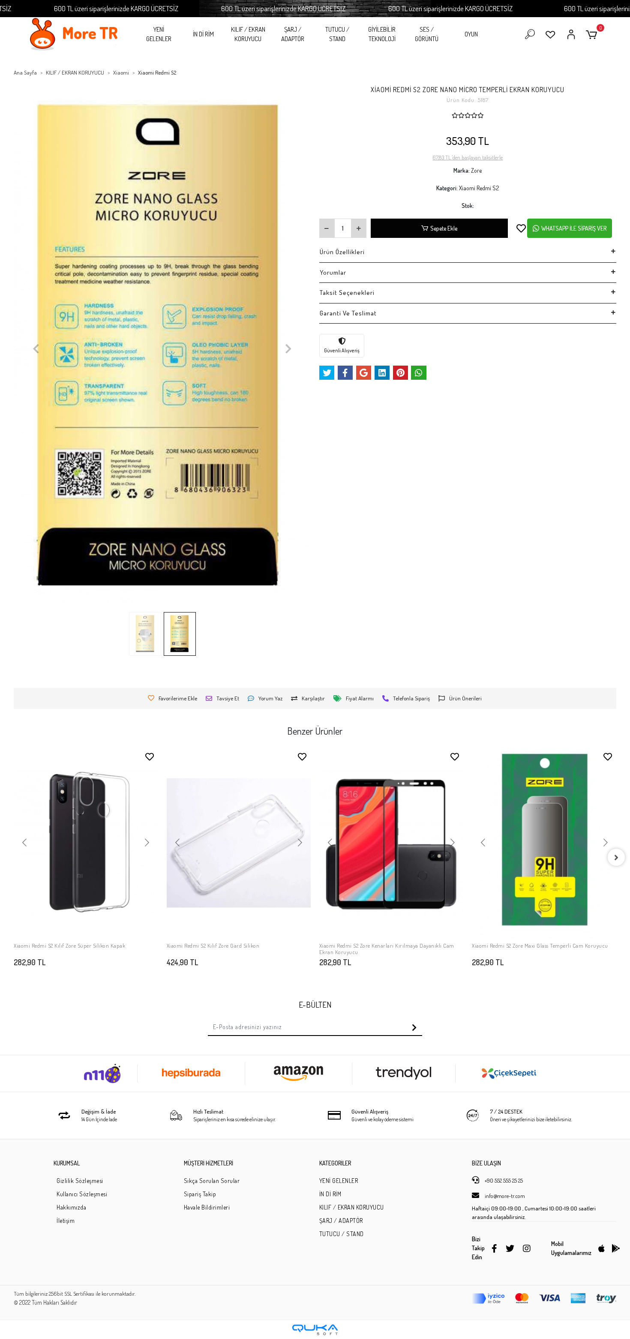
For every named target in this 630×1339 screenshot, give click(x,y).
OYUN (471, 34)
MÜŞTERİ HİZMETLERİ (208, 1163)
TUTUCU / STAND (337, 34)
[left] (13, 857)
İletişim (66, 1220)
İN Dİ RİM (203, 34)
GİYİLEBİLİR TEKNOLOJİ (382, 34)
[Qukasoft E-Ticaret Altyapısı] (315, 1329)
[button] (593, 34)
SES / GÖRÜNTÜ (426, 34)
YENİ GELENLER (158, 34)
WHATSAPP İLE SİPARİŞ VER (573, 228)
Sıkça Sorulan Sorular (212, 1180)
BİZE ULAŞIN (486, 1163)
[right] (616, 857)
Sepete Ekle (443, 228)
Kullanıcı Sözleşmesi (82, 1194)
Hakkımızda (71, 1207)
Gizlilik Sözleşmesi (80, 1180)
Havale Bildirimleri (207, 1207)
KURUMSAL (67, 1163)
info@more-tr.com (504, 1195)
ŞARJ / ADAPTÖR (292, 34)
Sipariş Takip (200, 1194)
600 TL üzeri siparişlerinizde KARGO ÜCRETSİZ (116, 8)
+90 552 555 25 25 (503, 1180)
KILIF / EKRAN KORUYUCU (248, 34)
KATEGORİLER (335, 1163)
